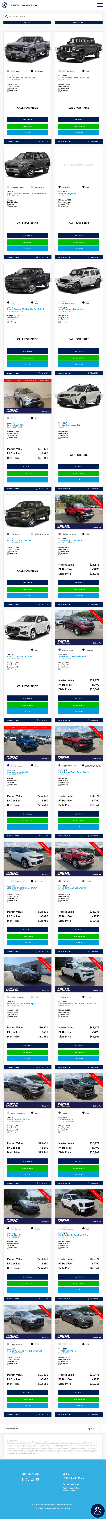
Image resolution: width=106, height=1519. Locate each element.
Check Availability (27, 126)
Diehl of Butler (13, 141)
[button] (49, 48)
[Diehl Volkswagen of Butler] (4, 5)
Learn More (27, 132)
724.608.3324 (43, 141)
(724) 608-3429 (73, 1477)
